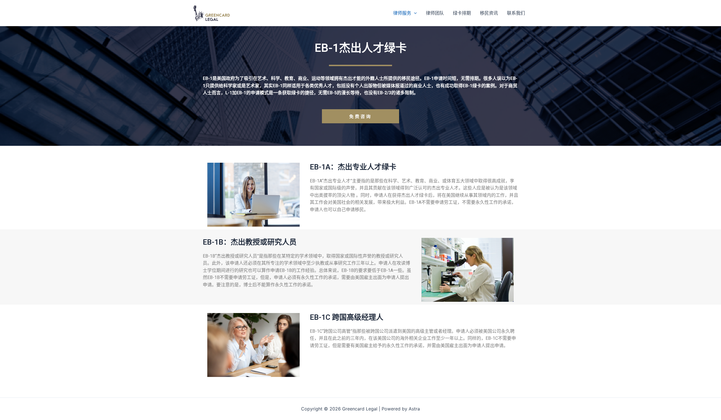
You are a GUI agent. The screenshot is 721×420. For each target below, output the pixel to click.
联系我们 (516, 13)
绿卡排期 (462, 13)
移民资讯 (489, 13)
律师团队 (435, 13)
